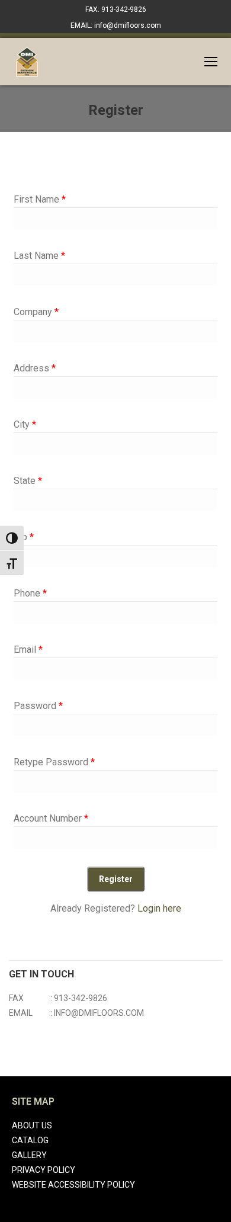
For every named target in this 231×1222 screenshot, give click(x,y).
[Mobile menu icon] (211, 61)
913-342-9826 (80, 998)
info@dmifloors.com (99, 1013)
